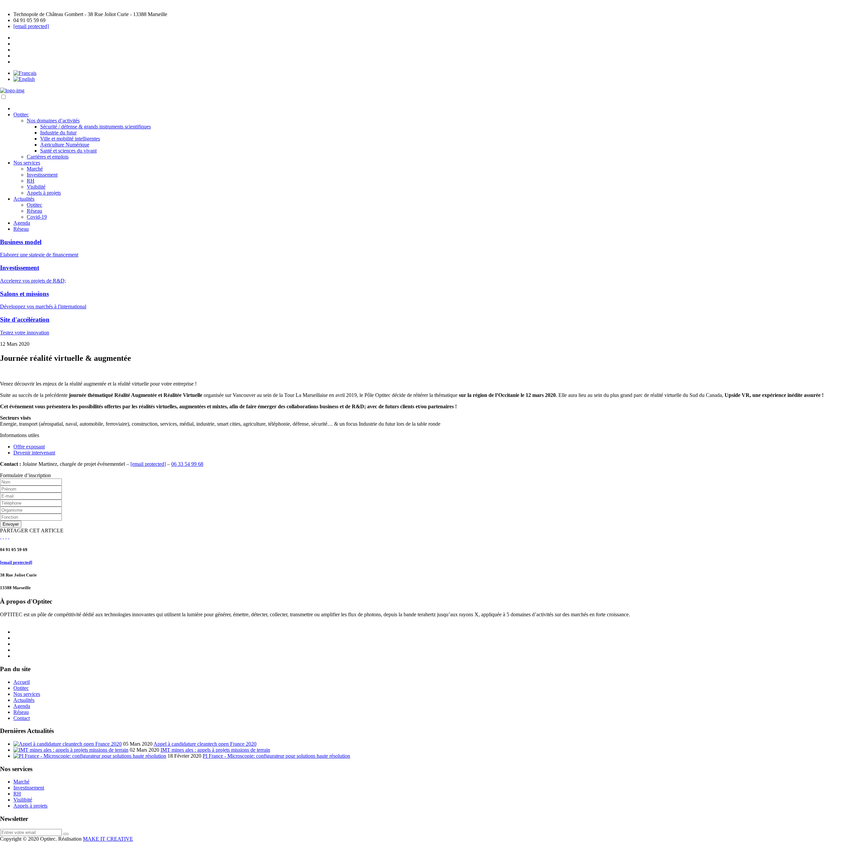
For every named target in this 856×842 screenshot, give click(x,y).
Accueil (21, 682)
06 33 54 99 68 (187, 464)
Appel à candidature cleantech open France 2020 (204, 744)
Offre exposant (29, 446)
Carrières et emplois (48, 157)
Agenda (21, 223)
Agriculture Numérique (64, 144)
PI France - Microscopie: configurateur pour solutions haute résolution (276, 756)
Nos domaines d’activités (53, 120)
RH (30, 181)
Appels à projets (44, 193)
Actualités (23, 199)
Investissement (42, 175)
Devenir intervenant (34, 452)
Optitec (21, 114)
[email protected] (31, 26)
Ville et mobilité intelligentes (70, 138)
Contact (21, 718)
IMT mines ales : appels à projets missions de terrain (215, 750)
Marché (35, 169)
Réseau (34, 211)
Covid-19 (37, 217)
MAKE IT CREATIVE (108, 839)
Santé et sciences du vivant (68, 150)
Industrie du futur (58, 132)
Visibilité (36, 187)
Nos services (26, 163)
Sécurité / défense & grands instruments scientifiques (95, 126)
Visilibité (22, 800)
